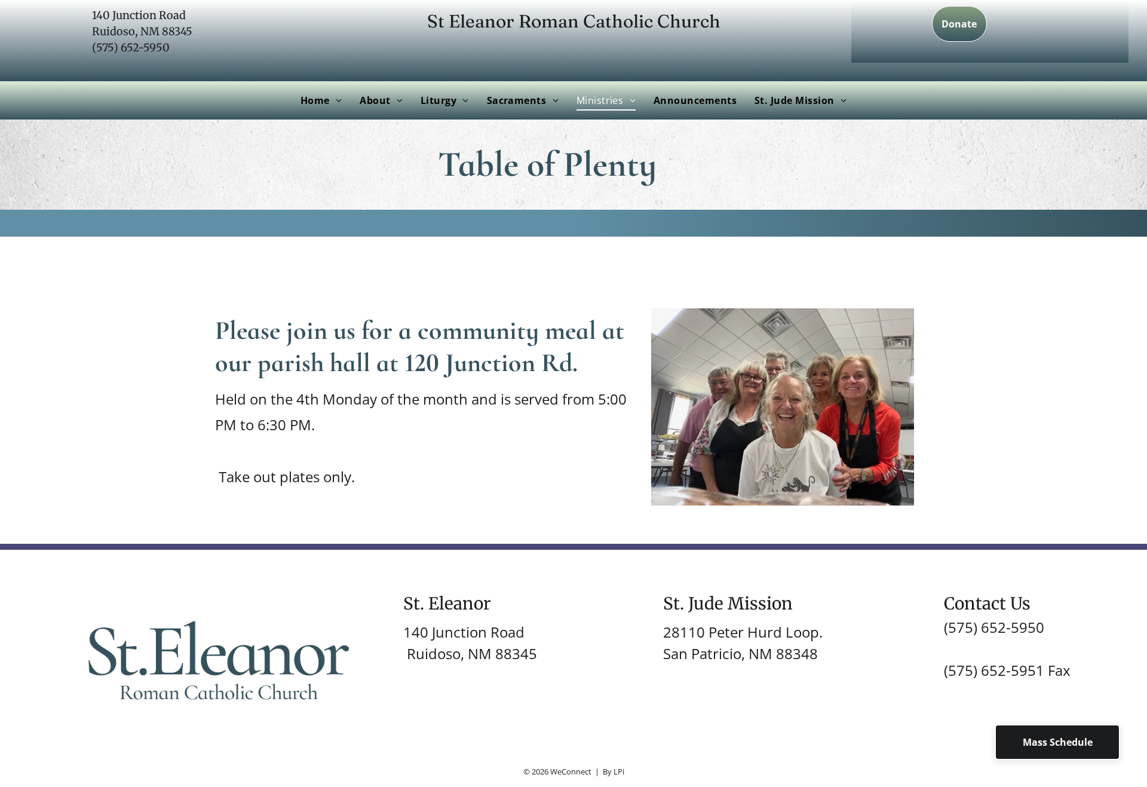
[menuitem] (321, 100)
